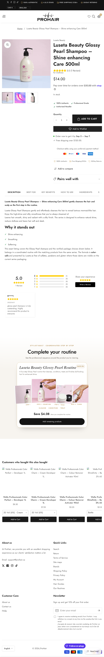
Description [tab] (14, 192)
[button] (77, 179)
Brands (56, 566)
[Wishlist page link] (89, 16)
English (7, 648)
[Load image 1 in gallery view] (7, 97)
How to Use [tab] (67, 192)
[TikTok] (18, 2)
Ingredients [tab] (85, 192)
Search (56, 549)
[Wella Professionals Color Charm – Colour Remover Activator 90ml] (72, 481)
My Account (58, 579)
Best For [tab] (31, 192)
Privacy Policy (59, 575)
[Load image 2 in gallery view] (20, 97)
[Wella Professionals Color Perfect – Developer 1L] (15, 481)
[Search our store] (94, 16)
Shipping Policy (60, 570)
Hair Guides (58, 583)
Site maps (57, 562)
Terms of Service (60, 557)
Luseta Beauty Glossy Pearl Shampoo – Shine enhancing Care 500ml (57, 28)
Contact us (6, 606)
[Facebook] (11, 2)
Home (19, 28)
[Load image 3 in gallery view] (32, 97)
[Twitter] (8, 2)
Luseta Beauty (59, 40)
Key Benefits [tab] (48, 192)
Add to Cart (15, 519)
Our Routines (59, 588)
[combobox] (15, 512)
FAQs (4, 610)
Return (56, 553)
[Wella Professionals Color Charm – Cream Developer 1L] (43, 481)
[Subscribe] (98, 611)
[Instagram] (14, 2)
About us (6, 602)
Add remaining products (52, 421)
